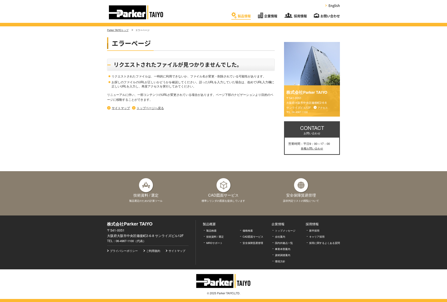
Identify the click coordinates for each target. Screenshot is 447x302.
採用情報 (300, 16)
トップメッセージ (285, 230)
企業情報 (270, 16)
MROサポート (214, 243)
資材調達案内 (282, 255)
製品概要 (209, 224)
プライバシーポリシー (124, 251)
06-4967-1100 (300, 112)
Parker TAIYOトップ (118, 30)
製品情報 (244, 16)
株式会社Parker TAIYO (136, 12)
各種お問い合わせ (312, 148)
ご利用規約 (153, 251)
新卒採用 (314, 230)
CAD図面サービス (253, 236)
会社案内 (280, 236)
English (334, 5)
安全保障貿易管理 (253, 243)
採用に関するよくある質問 (324, 243)
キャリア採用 (317, 236)
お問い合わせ (330, 16)
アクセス (323, 107)
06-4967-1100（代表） (131, 241)
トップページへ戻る (150, 108)
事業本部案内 (282, 249)
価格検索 (248, 230)
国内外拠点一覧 (284, 243)
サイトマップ (121, 108)
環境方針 (280, 261)
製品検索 (211, 230)
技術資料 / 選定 (215, 236)
